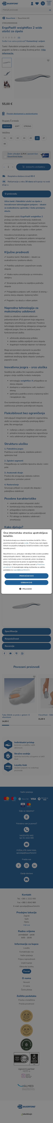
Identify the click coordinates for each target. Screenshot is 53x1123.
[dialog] (26, 561)
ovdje (26, 543)
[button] (26, 588)
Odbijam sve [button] (26, 582)
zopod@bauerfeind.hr (21, 570)
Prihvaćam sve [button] (26, 576)
